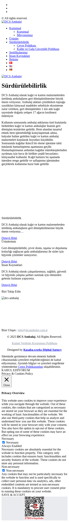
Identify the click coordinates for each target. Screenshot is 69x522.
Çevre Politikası (26, 45)
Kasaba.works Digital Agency (42, 349)
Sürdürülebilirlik (19, 42)
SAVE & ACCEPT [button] (13, 494)
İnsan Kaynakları (19, 56)
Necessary (12, 442)
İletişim (13, 59)
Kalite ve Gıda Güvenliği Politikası (38, 49)
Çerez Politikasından (30, 366)
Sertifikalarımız (18, 52)
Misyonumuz (25, 35)
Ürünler (14, 38)
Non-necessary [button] (11, 466)
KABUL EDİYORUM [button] (16, 370)
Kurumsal (15, 28)
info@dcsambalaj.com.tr (33, 330)
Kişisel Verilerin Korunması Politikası (34, 343)
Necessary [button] (8, 438)
